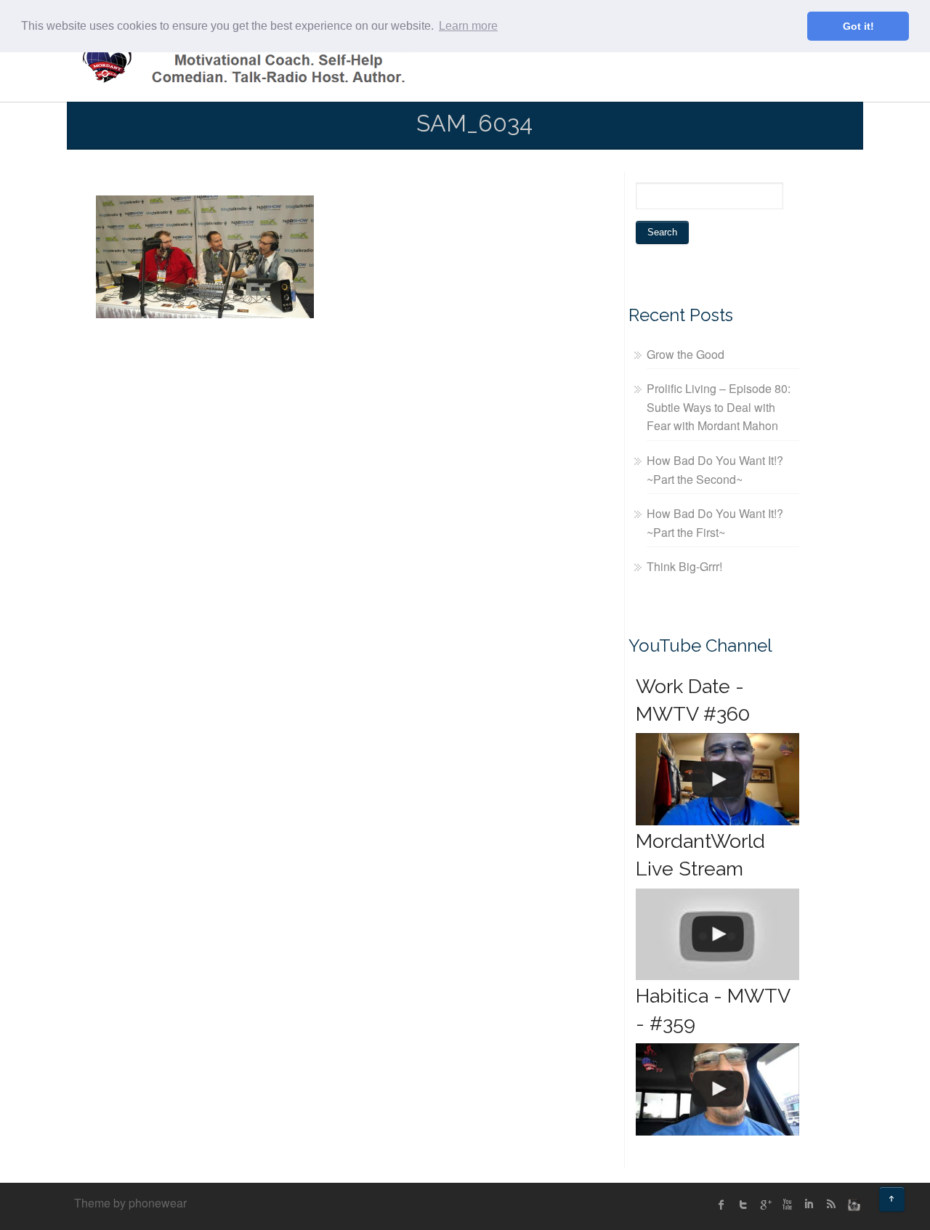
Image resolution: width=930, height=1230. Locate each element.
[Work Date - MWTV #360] (717, 779)
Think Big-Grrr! (684, 566)
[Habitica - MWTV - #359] (717, 1089)
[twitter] (743, 1204)
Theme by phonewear (130, 1202)
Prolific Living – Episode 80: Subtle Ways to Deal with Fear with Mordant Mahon (718, 407)
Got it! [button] (858, 26)
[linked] (809, 1204)
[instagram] (852, 1204)
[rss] (830, 1204)
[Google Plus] (765, 1204)
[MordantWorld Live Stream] (717, 935)
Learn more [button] (468, 26)
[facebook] (721, 1204)
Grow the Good (685, 354)
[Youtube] (787, 1204)
